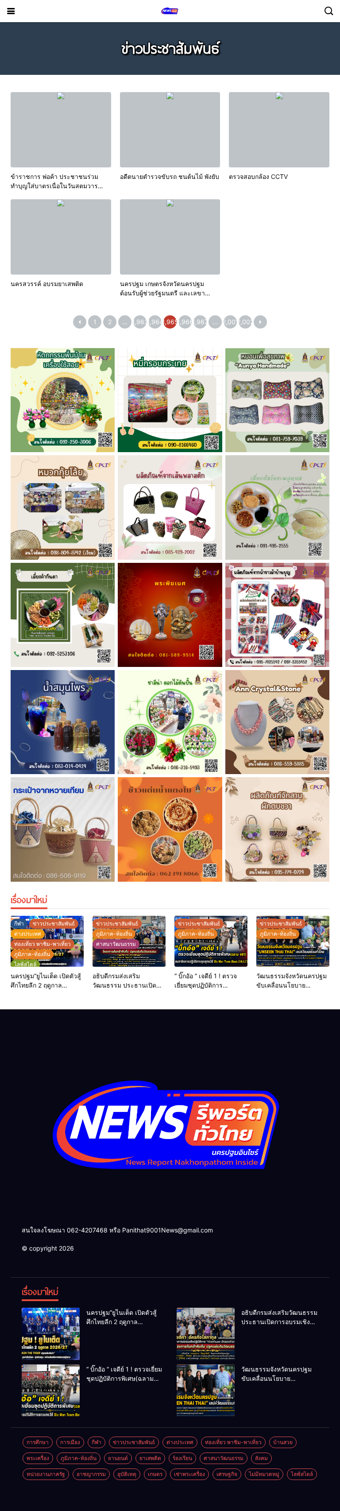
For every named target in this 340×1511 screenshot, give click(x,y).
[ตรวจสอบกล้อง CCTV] (279, 129)
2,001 (230, 321)
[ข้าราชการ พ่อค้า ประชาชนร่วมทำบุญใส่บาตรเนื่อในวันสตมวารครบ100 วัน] (61, 129)
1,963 (140, 321)
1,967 (200, 321)
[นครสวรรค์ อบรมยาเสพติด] (61, 237)
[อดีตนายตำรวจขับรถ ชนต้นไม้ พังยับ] (170, 129)
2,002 (245, 321)
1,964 (155, 321)
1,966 (185, 321)
